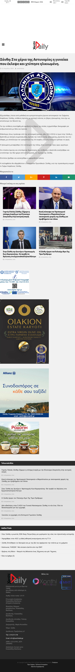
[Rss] (28, 2)
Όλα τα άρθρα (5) (8, 556)
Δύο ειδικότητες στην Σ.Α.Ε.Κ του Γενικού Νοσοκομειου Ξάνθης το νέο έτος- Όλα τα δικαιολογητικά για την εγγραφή (32, 506)
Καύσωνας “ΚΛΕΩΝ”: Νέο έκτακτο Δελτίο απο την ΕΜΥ (22, 547)
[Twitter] (21, 2)
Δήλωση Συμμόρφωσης (37, 666)
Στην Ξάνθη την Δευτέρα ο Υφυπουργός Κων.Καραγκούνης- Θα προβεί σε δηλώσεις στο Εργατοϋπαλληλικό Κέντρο (19, 254)
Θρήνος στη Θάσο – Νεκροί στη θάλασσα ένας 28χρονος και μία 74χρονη (29, 551)
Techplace (55, 662)
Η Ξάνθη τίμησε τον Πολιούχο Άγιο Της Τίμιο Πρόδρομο (22, 498)
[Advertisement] (37, 21)
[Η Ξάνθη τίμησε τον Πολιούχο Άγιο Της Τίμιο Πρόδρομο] (55, 238)
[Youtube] (26, 2)
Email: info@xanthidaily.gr (14, 638)
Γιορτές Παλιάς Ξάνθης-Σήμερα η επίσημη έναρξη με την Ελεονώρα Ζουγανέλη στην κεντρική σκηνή (16, 214)
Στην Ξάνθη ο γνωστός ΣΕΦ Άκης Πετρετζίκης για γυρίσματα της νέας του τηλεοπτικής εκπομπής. (38, 534)
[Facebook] (18, 2)
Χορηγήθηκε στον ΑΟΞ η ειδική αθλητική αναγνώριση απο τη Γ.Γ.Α (26, 538)
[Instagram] (23, 2)
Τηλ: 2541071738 (12, 635)
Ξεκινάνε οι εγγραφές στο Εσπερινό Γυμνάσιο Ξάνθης (22, 515)
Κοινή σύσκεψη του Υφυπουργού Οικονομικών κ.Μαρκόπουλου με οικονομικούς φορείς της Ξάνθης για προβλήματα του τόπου (35, 480)
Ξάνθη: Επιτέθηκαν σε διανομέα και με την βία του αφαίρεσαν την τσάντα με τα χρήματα (34, 543)
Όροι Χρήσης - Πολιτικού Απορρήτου (37, 664)
